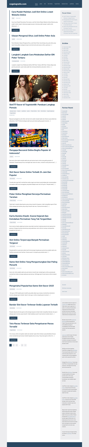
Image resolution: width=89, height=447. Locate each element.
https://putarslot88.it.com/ (68, 273)
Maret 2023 (66, 60)
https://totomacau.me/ (67, 170)
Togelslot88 (64, 111)
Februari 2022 (67, 79)
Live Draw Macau (65, 190)
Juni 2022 (66, 75)
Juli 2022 (66, 74)
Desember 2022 (67, 65)
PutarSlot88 (64, 188)
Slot (45, 3)
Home (36, 3)
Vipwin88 (64, 153)
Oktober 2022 (66, 68)
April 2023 (66, 58)
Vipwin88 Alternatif (66, 225)
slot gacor (64, 275)
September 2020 (67, 92)
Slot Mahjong (65, 197)
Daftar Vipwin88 (65, 121)
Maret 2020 (66, 94)
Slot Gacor (64, 134)
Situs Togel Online (66, 231)
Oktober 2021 (66, 84)
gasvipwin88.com (66, 173)
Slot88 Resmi (65, 195)
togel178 (64, 116)
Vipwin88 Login (65, 165)
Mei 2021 (65, 89)
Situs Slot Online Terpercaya (68, 139)
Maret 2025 (66, 48)
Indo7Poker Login (66, 259)
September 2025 (67, 47)
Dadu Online (64, 209)
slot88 (63, 236)
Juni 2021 (66, 87)
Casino (77, 3)
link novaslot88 (65, 168)
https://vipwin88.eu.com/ (67, 266)
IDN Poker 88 (65, 127)
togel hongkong (50, 111)
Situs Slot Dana (65, 232)
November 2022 (67, 67)
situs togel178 (65, 141)
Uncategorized (15, 61)
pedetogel (64, 237)
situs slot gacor (65, 264)
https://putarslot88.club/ (67, 193)
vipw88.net (64, 175)
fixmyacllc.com (65, 178)
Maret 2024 (66, 50)
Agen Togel (64, 291)
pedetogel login (65, 247)
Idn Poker (64, 126)
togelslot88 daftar (66, 241)
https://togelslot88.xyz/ (67, 148)
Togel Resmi (64, 131)
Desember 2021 (67, 80)
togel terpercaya (65, 251)
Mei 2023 (65, 57)
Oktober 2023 (66, 53)
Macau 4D (64, 205)
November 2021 (67, 82)
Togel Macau (64, 122)
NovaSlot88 (64, 183)
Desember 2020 (67, 90)
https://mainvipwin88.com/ (68, 146)
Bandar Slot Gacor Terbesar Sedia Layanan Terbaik (33, 304)
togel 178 (64, 143)
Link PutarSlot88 (65, 200)
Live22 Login (65, 304)
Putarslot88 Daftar (66, 261)
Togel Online (57, 3)
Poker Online (34, 111)
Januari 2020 (66, 96)
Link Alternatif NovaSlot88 (67, 180)
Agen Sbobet (65, 268)
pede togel (64, 335)
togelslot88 (64, 151)
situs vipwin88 (65, 114)
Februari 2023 (67, 62)
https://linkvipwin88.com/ (67, 222)
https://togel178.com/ (67, 144)
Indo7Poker (64, 204)
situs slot (64, 227)
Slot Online (50, 3)
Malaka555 (64, 224)
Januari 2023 (66, 63)
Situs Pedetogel (65, 136)
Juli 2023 (66, 55)
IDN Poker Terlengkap (66, 288)
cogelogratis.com (17, 4)
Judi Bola (72, 3)
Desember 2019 (67, 97)
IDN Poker (64, 212)
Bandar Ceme (65, 3)
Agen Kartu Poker (66, 210)
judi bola (64, 253)
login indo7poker (65, 192)
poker (41, 3)
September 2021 (67, 85)
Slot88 (63, 124)
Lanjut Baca (15, 30)
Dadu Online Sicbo (66, 254)
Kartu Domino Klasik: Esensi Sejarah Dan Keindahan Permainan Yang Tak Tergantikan (70, 31)
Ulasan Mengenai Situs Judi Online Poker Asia (33, 35)
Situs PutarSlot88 (66, 202)
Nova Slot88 (64, 182)
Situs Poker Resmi (66, 207)
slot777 (63, 269)
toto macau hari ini (72, 416)
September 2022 (67, 70)
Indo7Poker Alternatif (66, 214)
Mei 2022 (65, 77)
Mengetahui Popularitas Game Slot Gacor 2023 (31, 285)
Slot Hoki (64, 284)
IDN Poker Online (65, 258)
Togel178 (64, 158)
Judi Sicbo (64, 256)
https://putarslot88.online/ (68, 198)
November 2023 (67, 52)
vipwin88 (64, 149)
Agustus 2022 (67, 72)
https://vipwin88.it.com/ (67, 271)
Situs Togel (64, 112)
